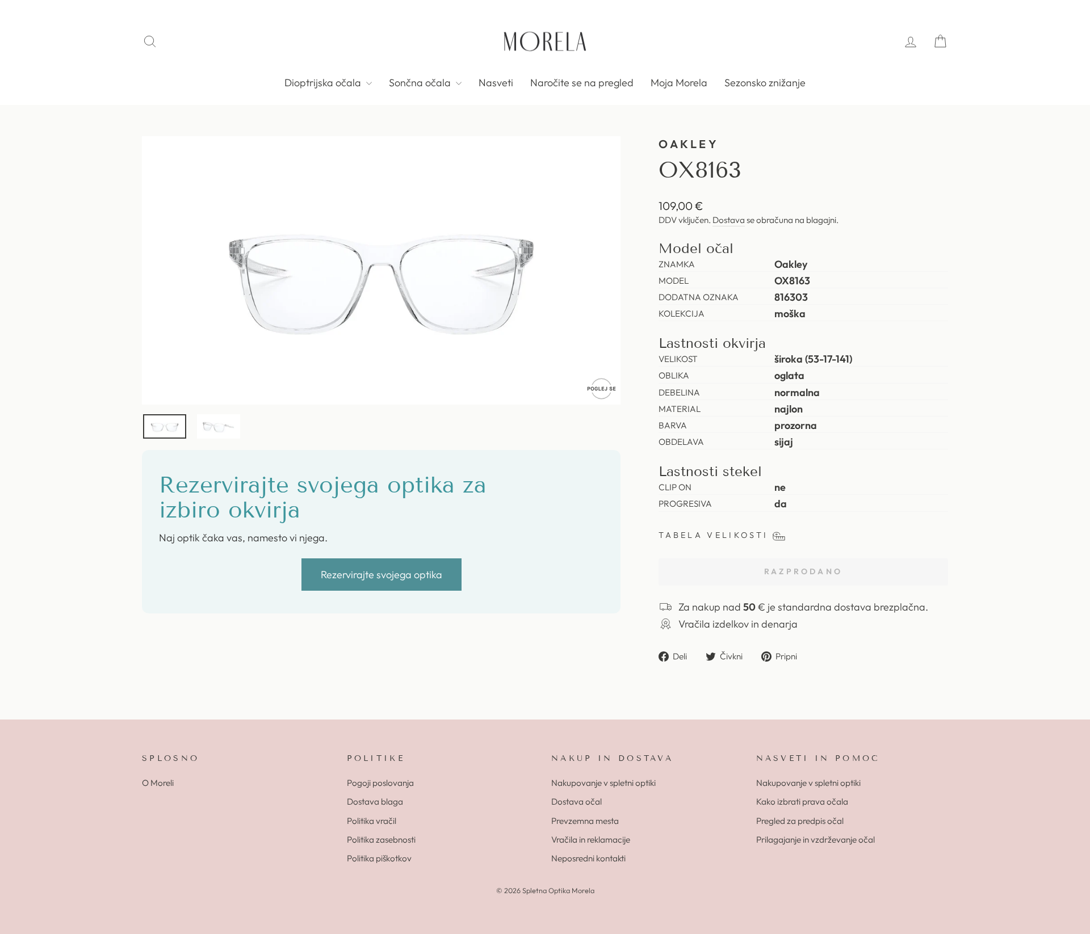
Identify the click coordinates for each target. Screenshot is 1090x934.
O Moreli (158, 782)
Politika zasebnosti (381, 839)
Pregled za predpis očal (800, 820)
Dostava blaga (375, 801)
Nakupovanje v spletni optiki (603, 782)
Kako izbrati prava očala (802, 801)
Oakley (689, 144)
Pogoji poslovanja (380, 782)
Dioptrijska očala (323, 82)
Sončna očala (421, 82)
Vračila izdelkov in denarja (738, 623)
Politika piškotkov (379, 858)
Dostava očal (576, 801)
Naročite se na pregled (582, 82)
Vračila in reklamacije (590, 839)
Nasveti (496, 82)
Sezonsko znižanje (765, 82)
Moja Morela (679, 82)
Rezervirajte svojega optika (381, 574)
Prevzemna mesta (585, 820)
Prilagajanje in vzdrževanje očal (815, 839)
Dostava (728, 219)
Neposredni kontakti (588, 858)
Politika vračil (371, 820)
